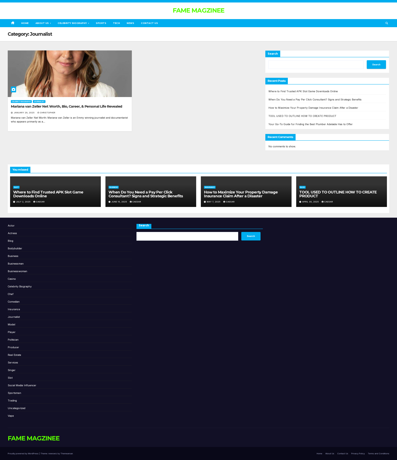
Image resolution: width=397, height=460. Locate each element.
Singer (12, 370)
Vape (11, 415)
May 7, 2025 (214, 202)
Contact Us (149, 23)
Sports (101, 23)
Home (25, 23)
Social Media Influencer (22, 385)
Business (113, 187)
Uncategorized (16, 408)
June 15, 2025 (120, 202)
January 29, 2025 (24, 112)
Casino (12, 278)
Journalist (39, 101)
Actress (12, 233)
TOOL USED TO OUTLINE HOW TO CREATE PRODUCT (302, 116)
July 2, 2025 (23, 202)
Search (273, 53)
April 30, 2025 (310, 202)
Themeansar (66, 453)
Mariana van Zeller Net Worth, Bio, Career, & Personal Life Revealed (66, 106)
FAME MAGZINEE (198, 10)
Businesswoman (17, 271)
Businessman (16, 263)
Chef (10, 294)
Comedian (14, 301)
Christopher (47, 112)
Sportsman (14, 392)
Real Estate (14, 354)
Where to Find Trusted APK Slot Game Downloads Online (303, 91)
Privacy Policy (358, 453)
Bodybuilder (15, 248)
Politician (13, 339)
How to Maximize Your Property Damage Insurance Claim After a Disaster (313, 107)
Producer (13, 347)
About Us (43, 23)
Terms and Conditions (378, 453)
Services (13, 362)
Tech (116, 23)
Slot (16, 187)
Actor (11, 225)
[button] (387, 23)
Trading (12, 400)
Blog (302, 187)
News (130, 23)
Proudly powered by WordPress (23, 453)
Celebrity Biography (73, 23)
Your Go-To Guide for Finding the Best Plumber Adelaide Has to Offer (310, 124)
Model (11, 324)
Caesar (40, 202)
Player (12, 332)
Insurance (210, 187)
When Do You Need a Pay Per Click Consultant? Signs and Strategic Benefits (315, 99)
